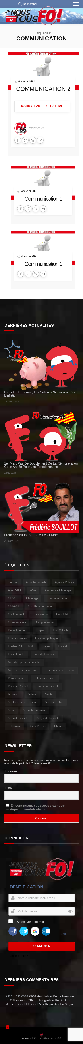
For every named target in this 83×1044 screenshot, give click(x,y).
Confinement (16, 614)
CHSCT (13, 598)
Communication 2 (43, 88)
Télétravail (14, 726)
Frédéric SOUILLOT (20, 646)
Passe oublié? (18, 955)
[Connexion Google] (35, 931)
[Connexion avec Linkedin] (46, 931)
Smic (11, 710)
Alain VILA (15, 590)
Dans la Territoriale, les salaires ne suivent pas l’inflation (39, 393)
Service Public (54, 702)
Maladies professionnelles (24, 662)
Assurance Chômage (57, 590)
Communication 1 (43, 198)
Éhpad (58, 726)
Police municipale (45, 678)
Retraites (13, 694)
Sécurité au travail (34, 710)
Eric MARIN (60, 630)
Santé (49, 694)
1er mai (12, 582)
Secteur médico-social (22, 702)
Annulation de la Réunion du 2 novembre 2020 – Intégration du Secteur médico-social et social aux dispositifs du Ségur (39, 1000)
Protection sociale (47, 686)
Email (9, 788)
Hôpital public (16, 654)
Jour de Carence (44, 654)
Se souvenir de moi (30, 921)
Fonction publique (46, 638)
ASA (33, 590)
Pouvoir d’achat (18, 686)
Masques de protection (22, 670)
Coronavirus (40, 614)
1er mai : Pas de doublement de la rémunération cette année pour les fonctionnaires (41, 465)
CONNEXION (41, 946)
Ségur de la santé (48, 718)
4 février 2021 (26, 81)
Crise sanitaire (17, 622)
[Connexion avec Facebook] (12, 931)
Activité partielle (36, 582)
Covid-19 (62, 614)
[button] (26, 4)
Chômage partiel (57, 598)
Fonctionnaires (17, 638)
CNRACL (13, 606)
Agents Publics (64, 582)
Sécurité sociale (18, 718)
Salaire (32, 694)
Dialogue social (44, 622)
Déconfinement (17, 630)
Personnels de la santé (60, 670)
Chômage (32, 598)
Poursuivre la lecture (42, 106)
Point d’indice (16, 678)
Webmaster (36, 128)
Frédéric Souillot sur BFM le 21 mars (31, 535)
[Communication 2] (43, 71)
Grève (46, 646)
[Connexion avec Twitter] (23, 931)
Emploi (40, 630)
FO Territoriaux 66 (46, 1038)
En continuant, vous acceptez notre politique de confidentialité (35, 807)
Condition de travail (40, 606)
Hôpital (62, 646)
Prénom (11, 771)
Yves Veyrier (38, 726)
